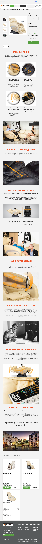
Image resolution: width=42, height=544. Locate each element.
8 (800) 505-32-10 (38, 6)
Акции (27, 0)
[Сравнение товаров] (18, 6)
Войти (41, 1)
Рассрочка (23, 0)
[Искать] (15, 6)
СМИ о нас (27, 529)
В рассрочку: (6, 484)
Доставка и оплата (16, 0)
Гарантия (19, 527)
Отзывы (23, 46)
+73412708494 (39, 5)
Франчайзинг (35, 525)
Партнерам (35, 527)
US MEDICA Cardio (7, 473)
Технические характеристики (14, 46)
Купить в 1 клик (33, 38)
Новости (30, 0)
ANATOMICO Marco (7, 504)
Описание (5, 46)
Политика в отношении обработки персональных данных (27, 541)
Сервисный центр (35, 530)
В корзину (34, 42)
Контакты (30, 2)
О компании (10, 0)
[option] (5, 19)
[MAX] (35, 1)
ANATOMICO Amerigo (27, 473)
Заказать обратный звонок (31, 6)
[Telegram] (36, 1)
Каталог (13, 6)
